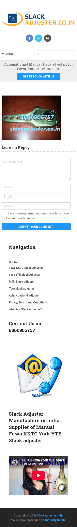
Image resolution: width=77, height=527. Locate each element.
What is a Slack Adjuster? (25, 309)
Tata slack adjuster (21, 288)
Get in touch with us (38, 76)
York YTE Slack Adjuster (24, 274)
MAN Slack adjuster (22, 281)
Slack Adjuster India (50, 515)
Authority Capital (55, 520)
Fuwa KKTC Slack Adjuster (26, 267)
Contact (14, 262)
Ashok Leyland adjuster (24, 295)
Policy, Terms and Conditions (28, 302)
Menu (9, 54)
